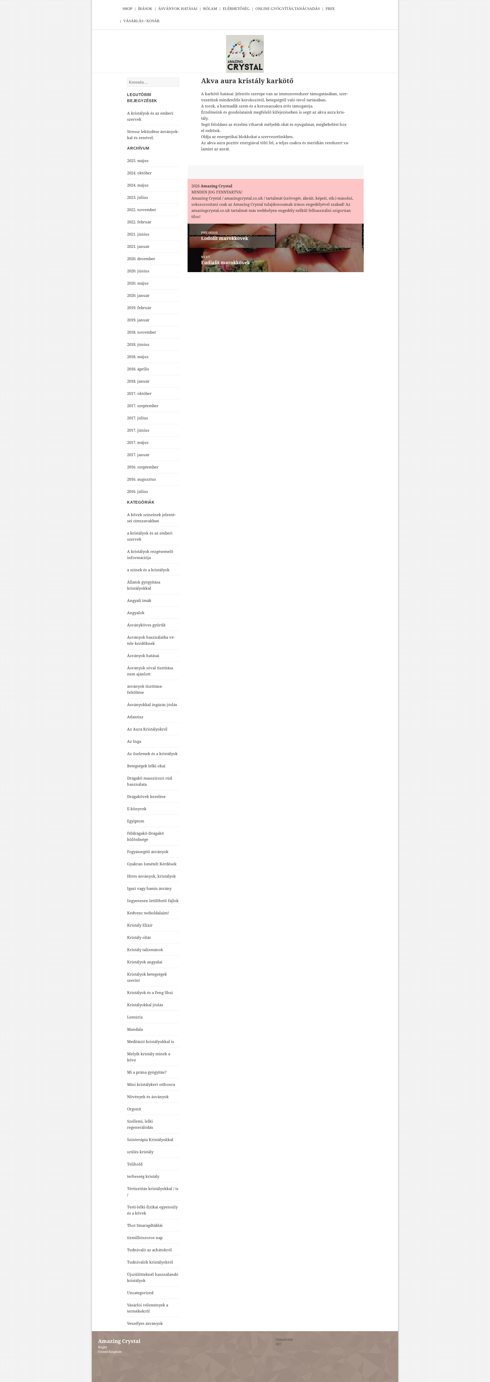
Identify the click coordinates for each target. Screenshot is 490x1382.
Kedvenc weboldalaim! (148, 912)
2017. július (137, 417)
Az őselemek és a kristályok (152, 753)
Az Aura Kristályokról (147, 729)
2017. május (138, 442)
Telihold (134, 1164)
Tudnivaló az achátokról (149, 1249)
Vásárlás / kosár (141, 21)
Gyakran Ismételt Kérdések (152, 863)
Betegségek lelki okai (146, 765)
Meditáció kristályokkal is (150, 1041)
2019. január (138, 319)
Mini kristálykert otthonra (151, 1084)
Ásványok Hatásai (177, 9)
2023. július (137, 197)
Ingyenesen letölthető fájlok (153, 900)
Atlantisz (135, 716)
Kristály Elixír (140, 925)
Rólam (210, 9)
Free (330, 9)
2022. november (141, 209)
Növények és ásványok (148, 1096)
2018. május (138, 356)
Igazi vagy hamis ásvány (149, 888)
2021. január (138, 246)
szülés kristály (140, 1151)
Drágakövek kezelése (146, 796)
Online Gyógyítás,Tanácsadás (287, 9)
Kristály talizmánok (145, 949)
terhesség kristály (143, 1176)
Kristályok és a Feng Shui (150, 992)
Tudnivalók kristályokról (150, 1262)
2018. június (138, 344)
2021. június (138, 234)
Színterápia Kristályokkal (150, 1139)
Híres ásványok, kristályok (151, 876)
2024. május (138, 185)
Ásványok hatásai (143, 655)
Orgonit (134, 1108)
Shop (127, 9)
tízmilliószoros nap (145, 1237)
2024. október (139, 172)
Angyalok (135, 612)
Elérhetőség (236, 9)
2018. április (138, 368)
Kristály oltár (139, 937)
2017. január (138, 454)
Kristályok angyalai (144, 961)
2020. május (138, 283)
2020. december (141, 258)
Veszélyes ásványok (145, 1323)
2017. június (138, 430)
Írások (145, 9)
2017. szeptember (142, 405)
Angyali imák (139, 600)
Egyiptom (135, 820)
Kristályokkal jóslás (145, 1004)
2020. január (138, 295)
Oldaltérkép (284, 1339)
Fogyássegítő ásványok (147, 851)
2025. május (138, 160)
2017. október (139, 393)
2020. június (138, 270)
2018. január (138, 381)
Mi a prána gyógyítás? (147, 1072)
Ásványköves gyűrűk (146, 624)
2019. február (139, 307)
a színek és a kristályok (148, 569)
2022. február (139, 221)
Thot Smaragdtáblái (145, 1225)
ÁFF (278, 1344)
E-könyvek (136, 808)
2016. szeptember (142, 466)
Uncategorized (140, 1292)
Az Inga (134, 741)
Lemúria (135, 1017)
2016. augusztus (141, 479)
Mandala (135, 1029)
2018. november (141, 332)
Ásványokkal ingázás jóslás (152, 704)
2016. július (137, 491)
